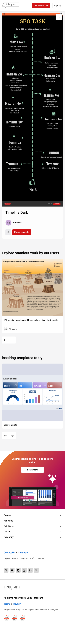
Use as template (41, 5)
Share (8, 204)
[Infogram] (10, 5)
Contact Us (9, 552)
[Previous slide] (5, 340)
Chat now (23, 552)
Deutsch (14, 558)
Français (40, 558)
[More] (59, 17)
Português (23, 558)
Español (32, 558)
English (7, 558)
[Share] (8, 232)
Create (7, 515)
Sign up (57, 5)
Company (9, 537)
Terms (7, 603)
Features (8, 520)
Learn (7, 531)
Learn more (32, 469)
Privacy (17, 603)
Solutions (8, 526)
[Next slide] (12, 340)
